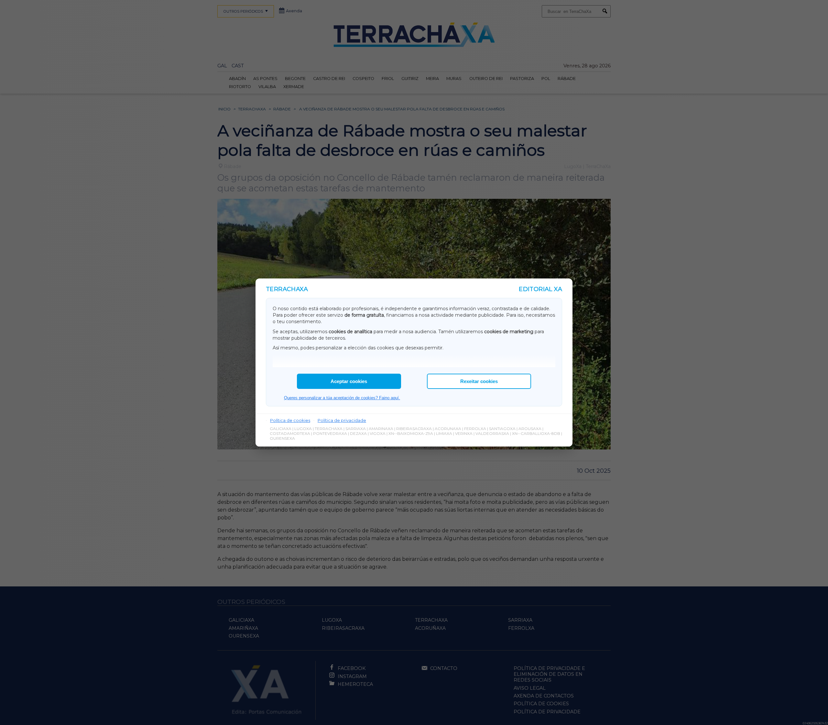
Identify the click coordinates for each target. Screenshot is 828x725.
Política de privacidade (342, 420)
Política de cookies (290, 420)
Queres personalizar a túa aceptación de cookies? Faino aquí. (342, 397)
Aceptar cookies (349, 381)
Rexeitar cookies (479, 381)
